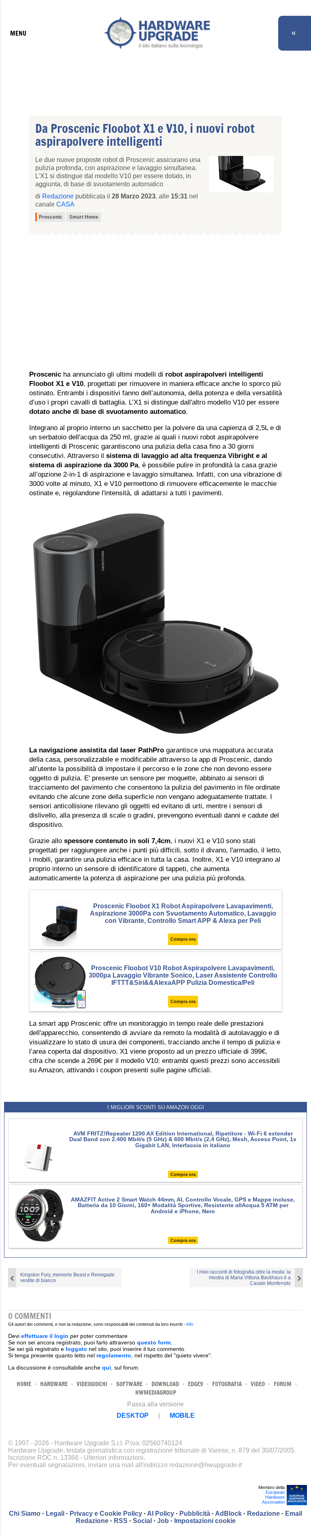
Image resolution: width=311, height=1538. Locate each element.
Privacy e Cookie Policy (106, 1513)
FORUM (283, 1384)
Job (163, 1520)
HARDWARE (54, 1384)
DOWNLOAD (165, 1384)
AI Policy (160, 1513)
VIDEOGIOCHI (92, 1384)
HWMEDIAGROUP (155, 1392)
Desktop (133, 1415)
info (189, 1324)
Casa (65, 204)
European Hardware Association (273, 1497)
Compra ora (183, 939)
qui (106, 1367)
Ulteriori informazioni (113, 1457)
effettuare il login (44, 1336)
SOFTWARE (129, 1384)
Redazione (263, 1513)
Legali (55, 1513)
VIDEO (258, 1384)
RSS (121, 1520)
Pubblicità (194, 1513)
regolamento (113, 1355)
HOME (24, 1384)
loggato (76, 1349)
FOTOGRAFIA (227, 1384)
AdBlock (228, 1513)
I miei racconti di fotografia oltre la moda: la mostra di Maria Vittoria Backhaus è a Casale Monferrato (244, 1277)
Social (142, 1520)
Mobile (182, 1415)
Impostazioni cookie (205, 1520)
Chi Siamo (24, 1513)
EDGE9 (195, 1384)
